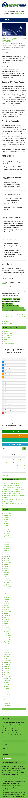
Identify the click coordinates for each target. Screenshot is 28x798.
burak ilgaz (15, 43)
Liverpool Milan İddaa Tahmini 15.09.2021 (12, 315)
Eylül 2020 (6, 658)
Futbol (11, 45)
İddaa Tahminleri (15, 308)
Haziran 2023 (7, 591)
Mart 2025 (6, 548)
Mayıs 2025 (6, 544)
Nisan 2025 (6, 546)
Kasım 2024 (7, 556)
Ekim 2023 (6, 583)
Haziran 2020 (7, 664)
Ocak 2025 (6, 552)
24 (17, 468)
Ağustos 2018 (7, 701)
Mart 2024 (6, 572)
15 (10, 465)
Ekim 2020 (6, 656)
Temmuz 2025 (7, 540)
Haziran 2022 (7, 615)
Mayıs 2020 (6, 666)
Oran (22, 308)
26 (24, 468)
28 (6, 471)
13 (3, 465)
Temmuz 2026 (7, 515)
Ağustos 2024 (7, 562)
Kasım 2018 (7, 695)
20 (3, 468)
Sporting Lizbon (16, 47)
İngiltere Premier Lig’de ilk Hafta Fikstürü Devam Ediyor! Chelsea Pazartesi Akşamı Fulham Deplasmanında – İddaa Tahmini (13, 485)
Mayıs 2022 (6, 617)
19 (24, 465)
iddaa (17, 305)
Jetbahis (6, 339)
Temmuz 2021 (7, 638)
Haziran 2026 (7, 517)
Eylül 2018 (6, 699)
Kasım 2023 (7, 581)
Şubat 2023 (6, 599)
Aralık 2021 (6, 627)
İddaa (15, 45)
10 (17, 462)
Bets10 (4, 283)
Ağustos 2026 (7, 513)
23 (13, 468)
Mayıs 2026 (6, 519)
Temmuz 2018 (7, 703)
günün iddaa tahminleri (8, 305)
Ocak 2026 (6, 528)
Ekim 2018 (6, 697)
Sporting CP (5, 310)
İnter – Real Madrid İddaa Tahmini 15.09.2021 (14, 317)
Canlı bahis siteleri (8, 335)
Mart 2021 (6, 646)
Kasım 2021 (7, 629)
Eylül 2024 (6, 560)
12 (24, 462)
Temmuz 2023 (7, 589)
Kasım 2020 (7, 654)
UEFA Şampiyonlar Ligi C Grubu (17, 310)
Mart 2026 (6, 523)
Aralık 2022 (6, 603)
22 (10, 468)
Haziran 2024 (7, 566)
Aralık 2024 (6, 554)
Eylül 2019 (6, 674)
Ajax (22, 43)
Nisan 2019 (6, 684)
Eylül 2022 (6, 609)
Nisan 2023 (6, 595)
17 (17, 465)
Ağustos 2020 (7, 660)
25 (20, 468)
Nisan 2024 (6, 570)
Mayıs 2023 (6, 593)
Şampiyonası (10, 343)
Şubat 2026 (6, 525)
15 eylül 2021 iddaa (7, 299)
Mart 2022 (6, 621)
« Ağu (3, 475)
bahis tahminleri (14, 301)
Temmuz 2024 (7, 564)
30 (13, 471)
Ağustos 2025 (7, 538)
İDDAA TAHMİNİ (21, 45)
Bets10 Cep (7, 337)
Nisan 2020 (6, 668)
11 (20, 462)
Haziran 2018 (7, 705)
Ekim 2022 (6, 607)
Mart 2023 (6, 597)
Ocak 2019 (6, 691)
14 (6, 465)
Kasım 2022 (7, 605)
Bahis (18, 299)
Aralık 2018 (6, 693)
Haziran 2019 (7, 680)
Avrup (5, 343)
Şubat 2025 (6, 550)
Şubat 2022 (6, 623)
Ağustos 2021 (7, 636)
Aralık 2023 (6, 578)
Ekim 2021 (6, 631)
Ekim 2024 (6, 558)
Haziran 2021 (7, 640)
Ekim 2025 (6, 534)
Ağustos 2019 (7, 676)
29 (10, 471)
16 (13, 465)
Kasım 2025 (7, 532)
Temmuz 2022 (7, 613)
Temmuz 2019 (7, 678)
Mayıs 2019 (6, 682)
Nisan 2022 (6, 619)
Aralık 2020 (6, 652)
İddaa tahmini (5, 308)
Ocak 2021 (6, 650)
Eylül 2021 (6, 633)
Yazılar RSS (5, 745)
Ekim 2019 (6, 672)
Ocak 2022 (6, 625)
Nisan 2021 (6, 644)
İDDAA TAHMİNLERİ (7, 47)
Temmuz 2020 (7, 662)
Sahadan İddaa (18, 13)
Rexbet (5, 341)
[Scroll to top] (25, 795)
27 (3, 471)
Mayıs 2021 (6, 642)
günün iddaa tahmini (7, 303)
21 (6, 468)
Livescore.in (7, 321)
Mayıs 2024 (6, 568)
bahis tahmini (5, 301)
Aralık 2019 (6, 670)
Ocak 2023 (6, 601)
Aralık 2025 (6, 530)
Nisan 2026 (6, 521)
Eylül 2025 (6, 536)
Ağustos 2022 (7, 611)
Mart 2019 (6, 687)
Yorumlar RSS (5, 748)
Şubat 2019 (6, 689)
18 (20, 465)
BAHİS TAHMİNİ (6, 45)
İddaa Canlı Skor (8, 323)
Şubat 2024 (6, 574)
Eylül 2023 (6, 585)
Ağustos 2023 (7, 587)
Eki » (7, 475)
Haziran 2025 (7, 542)
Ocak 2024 (6, 576)
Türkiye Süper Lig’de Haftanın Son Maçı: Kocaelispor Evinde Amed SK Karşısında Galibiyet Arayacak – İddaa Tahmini (13, 491)
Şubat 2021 (6, 648)
